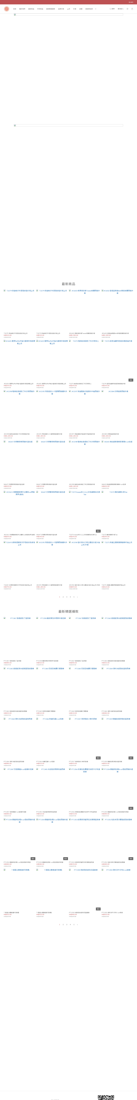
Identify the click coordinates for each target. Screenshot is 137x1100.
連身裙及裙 (89, 9)
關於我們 (22, 9)
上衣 (68, 9)
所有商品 (40, 9)
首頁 (14, 9)
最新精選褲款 (50, 9)
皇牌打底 (61, 9)
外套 (74, 9)
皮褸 (80, 9)
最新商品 (31, 9)
